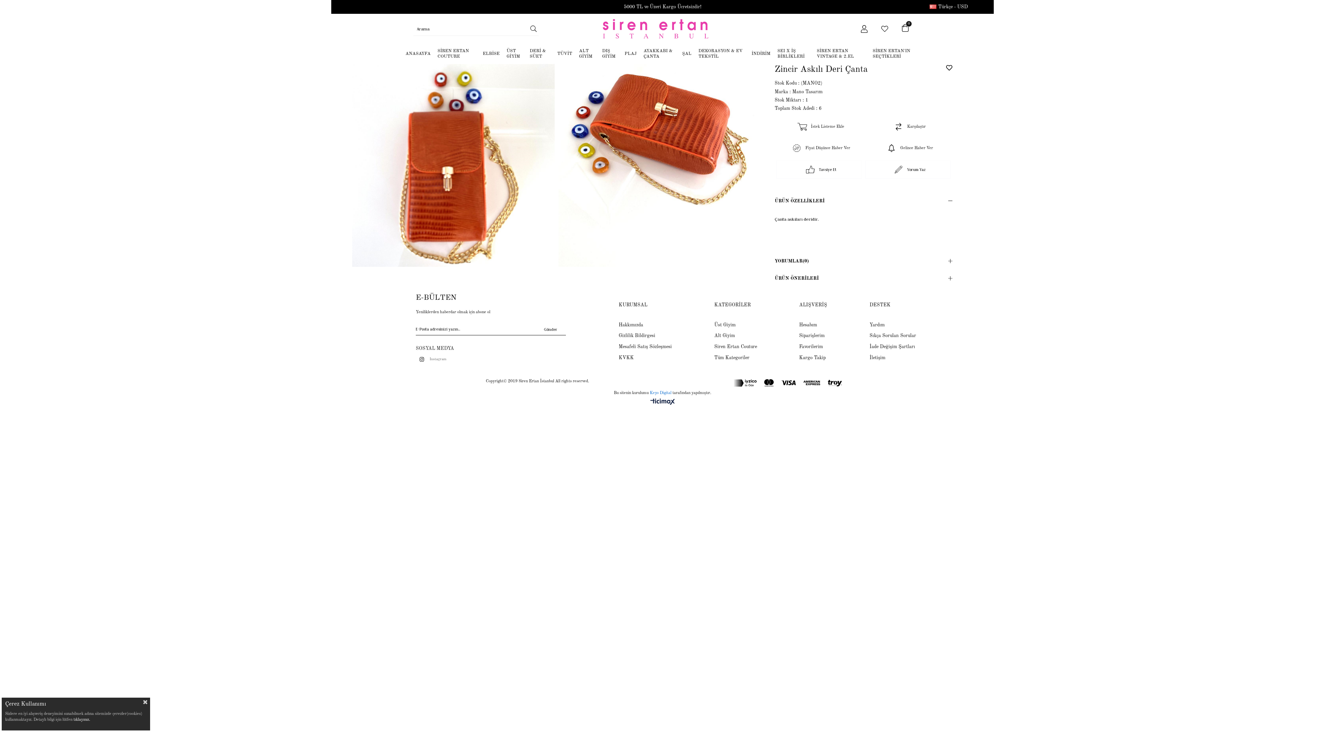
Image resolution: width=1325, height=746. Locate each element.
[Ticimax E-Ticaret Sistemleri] (662, 402)
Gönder (550, 329)
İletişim (877, 357)
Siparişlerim (812, 335)
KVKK (626, 357)
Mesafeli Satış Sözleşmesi (645, 346)
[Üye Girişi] (864, 29)
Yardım (877, 325)
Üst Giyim (725, 325)
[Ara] (533, 29)
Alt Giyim (724, 335)
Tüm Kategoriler (731, 357)
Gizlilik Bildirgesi (637, 335)
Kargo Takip (812, 357)
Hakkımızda (631, 325)
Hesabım (808, 325)
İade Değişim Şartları (892, 346)
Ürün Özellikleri (800, 201)
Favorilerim (811, 346)
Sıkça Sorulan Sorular (893, 335)
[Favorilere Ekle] (949, 67)
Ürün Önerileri (797, 278)
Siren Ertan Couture (735, 346)
